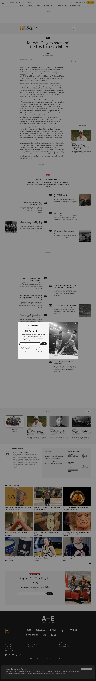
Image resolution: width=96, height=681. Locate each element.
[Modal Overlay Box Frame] (48, 340)
